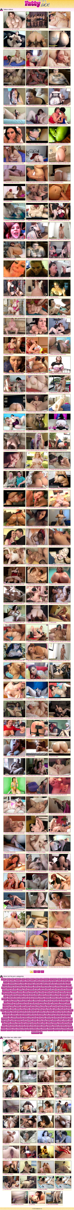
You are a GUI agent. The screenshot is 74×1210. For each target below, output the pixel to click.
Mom (37, 979)
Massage (69, 1024)
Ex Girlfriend (45, 985)
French (25, 1027)
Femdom (48, 1004)
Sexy (26, 1001)
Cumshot (46, 990)
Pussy (55, 1013)
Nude (56, 1007)
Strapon (8, 1010)
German (64, 979)
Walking (6, 1015)
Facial (50, 1013)
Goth (14, 1030)
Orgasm (17, 1004)
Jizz (18, 1024)
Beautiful (36, 987)
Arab (31, 999)
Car (10, 1018)
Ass (54, 982)
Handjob (55, 1024)
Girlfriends (65, 1027)
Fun (39, 1027)
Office (31, 985)
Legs (24, 1021)
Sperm (69, 985)
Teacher (64, 985)
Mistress (50, 1030)
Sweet (71, 1010)
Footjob (19, 1027)
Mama (8, 979)
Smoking (15, 999)
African (6, 982)
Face (58, 1004)
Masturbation (35, 1032)
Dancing (64, 999)
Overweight (10, 987)
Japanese (17, 979)
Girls (55, 1027)
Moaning (45, 1030)
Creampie (5, 985)
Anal (41, 979)
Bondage (8, 1013)
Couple (42, 1015)
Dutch (35, 1018)
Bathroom (26, 999)
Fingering (55, 1018)
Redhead (68, 1004)
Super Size (67, 982)
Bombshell (14, 990)
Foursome (62, 1001)
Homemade (62, 1024)
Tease (69, 1007)
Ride (46, 1013)
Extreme (14, 1013)
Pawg (9, 999)
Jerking (13, 1024)
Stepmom (46, 979)
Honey (60, 1021)
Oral (45, 1010)
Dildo (46, 1001)
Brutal (48, 987)
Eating (14, 1015)
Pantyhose (64, 993)
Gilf (37, 990)
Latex (44, 1021)
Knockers (54, 1021)
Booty (25, 990)
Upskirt (41, 1010)
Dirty (18, 1015)
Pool (31, 1007)
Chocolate (58, 1015)
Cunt (35, 1007)
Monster (21, 1001)
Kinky (32, 993)
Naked (18, 1030)
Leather (35, 1021)
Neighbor (9, 1027)
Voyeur (17, 982)
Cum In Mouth (6, 990)
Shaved (56, 1010)
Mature (32, 979)
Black (35, 1013)
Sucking (58, 985)
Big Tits (65, 1013)
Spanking (63, 996)
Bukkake (4, 999)
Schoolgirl (49, 982)
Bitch (68, 1001)
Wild (51, 990)
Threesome (60, 982)
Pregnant (42, 987)
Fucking (35, 1027)
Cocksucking (24, 1015)
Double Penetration (17, 1018)
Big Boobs (30, 987)
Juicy (4, 1024)
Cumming (47, 996)
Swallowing (12, 985)
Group (28, 1030)
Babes (39, 1030)
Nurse (70, 1027)
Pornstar (50, 1010)
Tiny (40, 985)
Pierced (23, 1004)
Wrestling (41, 1001)
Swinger (15, 1001)
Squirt (12, 1007)
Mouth (42, 999)
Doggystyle (11, 996)
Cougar (53, 987)
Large (48, 1021)
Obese (2, 1010)
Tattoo (37, 1015)
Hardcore (33, 1030)
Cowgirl (37, 993)
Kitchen (66, 1018)
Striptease (35, 996)
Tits (52, 1007)
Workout (62, 1010)
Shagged (20, 990)
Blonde (59, 999)
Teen (23, 979)
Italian (32, 1024)
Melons (65, 1030)
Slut (44, 1018)
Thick (5, 1001)
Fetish (43, 1004)
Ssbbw (3, 987)
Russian (70, 979)
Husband (49, 1024)
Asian (35, 985)
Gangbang (11, 982)
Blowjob (53, 999)
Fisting (64, 987)
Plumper (42, 993)
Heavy (10, 1001)
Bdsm (29, 996)
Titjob (13, 1010)
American (5, 1004)
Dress (25, 1018)
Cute (67, 1010)
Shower (12, 1004)
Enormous (37, 982)
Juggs (8, 1024)
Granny (3, 979)
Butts (15, 987)
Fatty (5, 996)
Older (59, 979)
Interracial (38, 1024)
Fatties (26, 1007)
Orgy (48, 1007)
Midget (43, 982)
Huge (3, 993)
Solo (69, 996)
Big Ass (23, 982)
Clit (10, 1015)
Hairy (23, 985)
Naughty (18, 1010)
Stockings (20, 993)
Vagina (39, 1007)
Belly (70, 1013)
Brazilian (26, 993)
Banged (71, 1030)
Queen (30, 1013)
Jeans (22, 1024)
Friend (29, 1027)
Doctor (41, 996)
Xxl (37, 1010)
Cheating (47, 999)
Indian (44, 1024)
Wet (9, 1007)
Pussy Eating (30, 982)
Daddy (20, 987)
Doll (63, 1015)
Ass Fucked (53, 979)
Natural (70, 999)
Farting (62, 1004)
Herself (56, 1030)
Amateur (27, 1024)
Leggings (29, 1021)
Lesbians (18, 1021)
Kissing (33, 1004)
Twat (27, 1010)
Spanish (32, 1010)
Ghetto (17, 1007)
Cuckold (70, 987)
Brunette (68, 1015)
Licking (13, 1021)
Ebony (69, 993)
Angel (39, 1018)
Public (60, 1013)
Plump (58, 993)
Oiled (59, 1027)
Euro (22, 1007)
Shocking (32, 1015)
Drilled (30, 1018)
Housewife (49, 1018)
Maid (71, 1018)
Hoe (61, 1030)
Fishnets (4, 1027)
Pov (4, 1013)
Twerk (44, 1007)
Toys (41, 990)
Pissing (18, 985)
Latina (40, 1021)
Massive (9, 1030)
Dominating (5, 1018)
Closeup (52, 985)
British (28, 1004)
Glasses (3, 1030)
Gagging (56, 990)
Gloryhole (53, 996)
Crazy (53, 993)
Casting (48, 993)
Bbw (13, 979)
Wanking (61, 990)
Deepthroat (68, 990)
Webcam (59, 987)
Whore (25, 1013)
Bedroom (36, 999)
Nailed (23, 1030)
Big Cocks (56, 1001)
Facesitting (41, 1013)
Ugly (24, 987)
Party (17, 996)
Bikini (53, 1004)
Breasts (20, 1013)
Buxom (31, 1001)
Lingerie (7, 1021)
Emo (60, 1007)
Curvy (4, 1007)
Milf (26, 996)
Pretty (23, 1010)
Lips (3, 1021)
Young (27, 979)
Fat (27, 985)
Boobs (20, 999)
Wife (50, 1001)
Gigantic (50, 1027)
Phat (15, 1027)
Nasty (35, 1001)
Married (65, 1021)
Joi (41, 1032)
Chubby (52, 1015)
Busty (64, 1007)
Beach (21, 996)
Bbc (59, 996)
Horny (70, 1021)
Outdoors (44, 1027)
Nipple (38, 1004)
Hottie (61, 1018)
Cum (47, 1015)
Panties (8, 993)
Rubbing (14, 993)
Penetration (32, 990)
